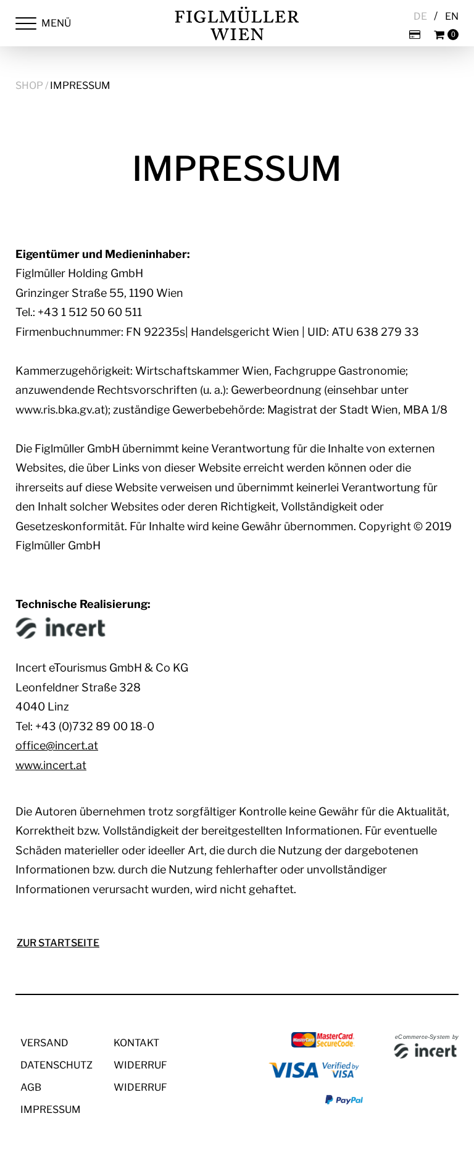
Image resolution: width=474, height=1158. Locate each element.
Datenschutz (56, 1065)
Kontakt (136, 1043)
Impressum (80, 85)
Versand (44, 1043)
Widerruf (140, 1065)
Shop (29, 85)
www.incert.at (50, 765)
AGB (30, 1087)
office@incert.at (56, 745)
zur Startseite (58, 943)
